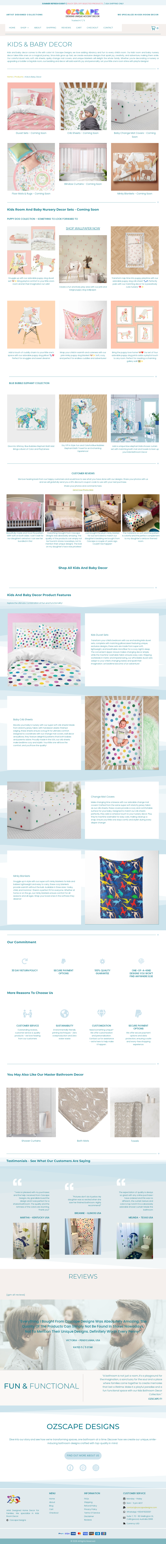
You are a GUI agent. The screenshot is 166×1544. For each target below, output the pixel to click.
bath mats (83, 1140)
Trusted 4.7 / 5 (78, 20)
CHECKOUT (92, 28)
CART (79, 28)
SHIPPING (51, 28)
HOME (12, 28)
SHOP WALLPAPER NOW (83, 228)
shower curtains (31, 1140)
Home (10, 76)
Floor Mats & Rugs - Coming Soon (31, 193)
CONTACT (108, 28)
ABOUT (37, 28)
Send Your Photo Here (83, 489)
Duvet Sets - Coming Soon (31, 133)
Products (19, 76)
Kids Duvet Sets (99, 635)
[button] (9, 521)
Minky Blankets (21, 876)
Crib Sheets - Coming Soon (83, 133)
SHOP (23, 28)
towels (135, 1141)
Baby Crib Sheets (23, 719)
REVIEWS (66, 28)
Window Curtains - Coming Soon (83, 184)
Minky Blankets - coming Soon (134, 193)
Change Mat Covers (102, 796)
